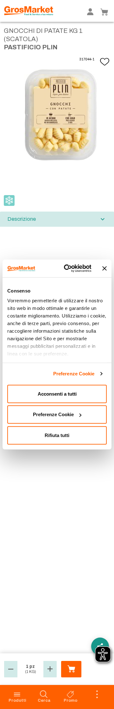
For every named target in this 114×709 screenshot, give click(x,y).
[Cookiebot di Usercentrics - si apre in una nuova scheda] (67, 268)
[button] (10, 669)
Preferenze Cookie (74, 373)
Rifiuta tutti (57, 435)
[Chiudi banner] (104, 268)
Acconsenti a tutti (57, 393)
